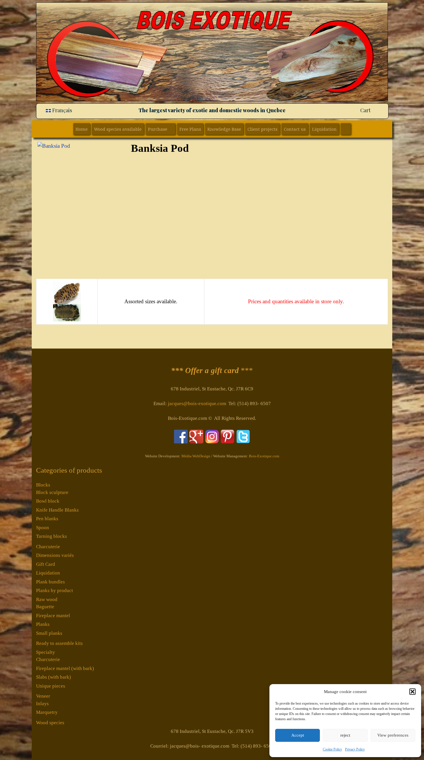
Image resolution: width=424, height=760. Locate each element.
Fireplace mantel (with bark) (65, 668)
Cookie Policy (332, 749)
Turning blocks (51, 536)
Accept (297, 735)
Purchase (157, 129)
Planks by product (54, 590)
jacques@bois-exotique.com (197, 403)
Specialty (45, 652)
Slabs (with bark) (53, 677)
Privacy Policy (355, 749)
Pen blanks (47, 518)
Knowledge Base (224, 129)
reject (345, 735)
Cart (365, 110)
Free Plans (190, 129)
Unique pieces (50, 686)
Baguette (45, 606)
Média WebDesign (195, 456)
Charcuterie (48, 546)
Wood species (50, 722)
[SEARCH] (346, 129)
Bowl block (47, 501)
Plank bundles (50, 582)
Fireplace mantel (53, 615)
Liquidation (324, 129)
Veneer (43, 696)
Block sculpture (52, 492)
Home (82, 129)
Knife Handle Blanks (57, 510)
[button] (412, 692)
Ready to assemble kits (59, 643)
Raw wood (46, 599)
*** (212, 370)
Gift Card (45, 564)
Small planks (49, 633)
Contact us (295, 129)
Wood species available (118, 129)
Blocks (43, 485)
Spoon (42, 527)
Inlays (42, 703)
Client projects (262, 129)
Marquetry (47, 712)
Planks (43, 624)
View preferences (392, 735)
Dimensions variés (55, 555)
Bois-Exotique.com (264, 456)
